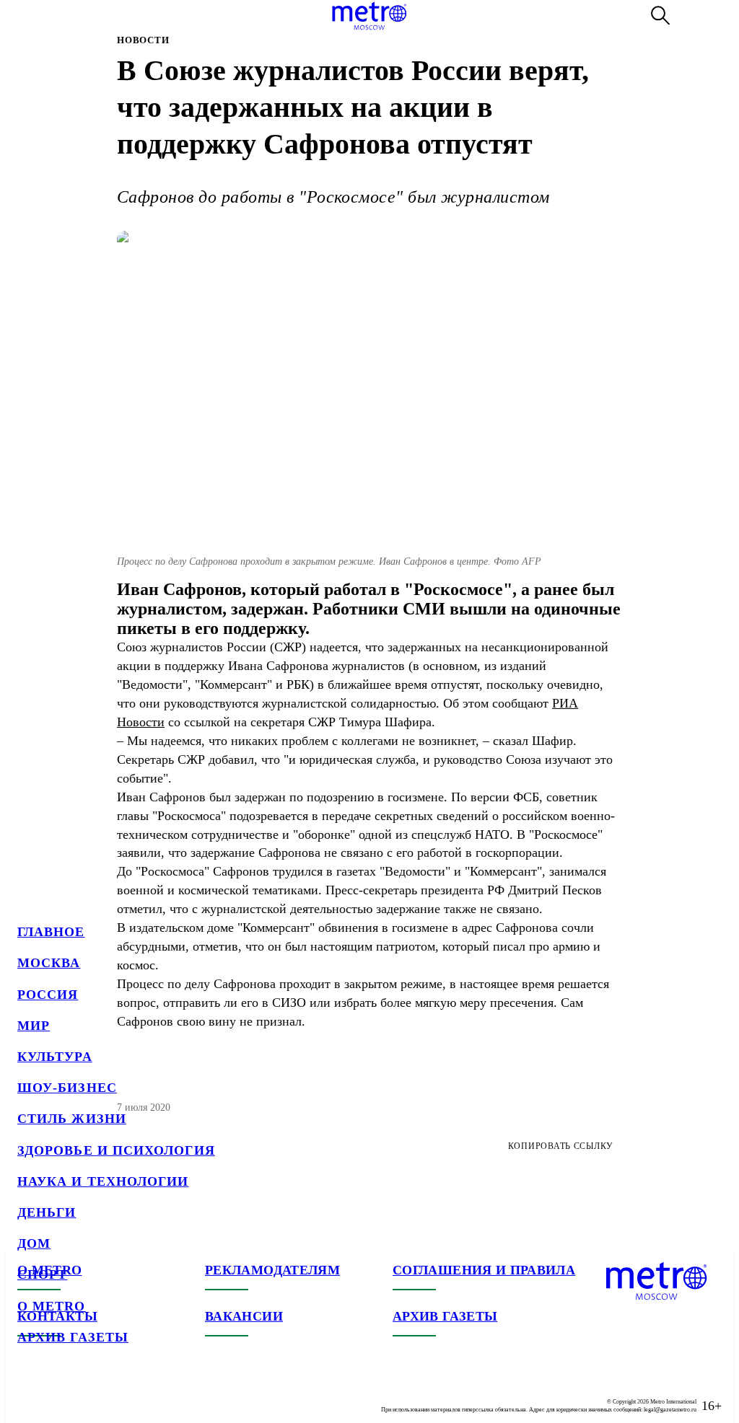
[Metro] (369, 15)
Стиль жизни (71, 1118)
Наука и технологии (102, 1181)
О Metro (51, 1306)
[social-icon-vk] (28, 1394)
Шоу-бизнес (67, 1087)
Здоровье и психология (116, 1150)
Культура (54, 1056)
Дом (34, 1243)
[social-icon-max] (115, 1394)
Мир (33, 1025)
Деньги (46, 1212)
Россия (47, 994)
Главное (51, 932)
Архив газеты (72, 1337)
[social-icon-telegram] (57, 1394)
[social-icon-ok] (86, 1394)
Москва (48, 963)
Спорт (42, 1274)
